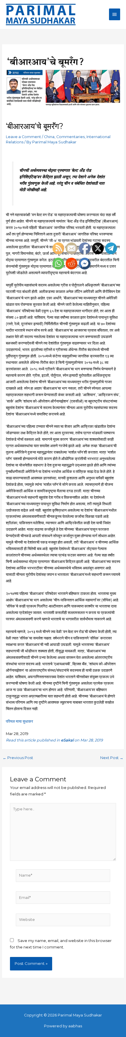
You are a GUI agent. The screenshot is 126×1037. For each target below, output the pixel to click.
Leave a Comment (23, 137)
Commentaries (70, 137)
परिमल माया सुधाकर (19, 721)
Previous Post (18, 758)
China (49, 137)
